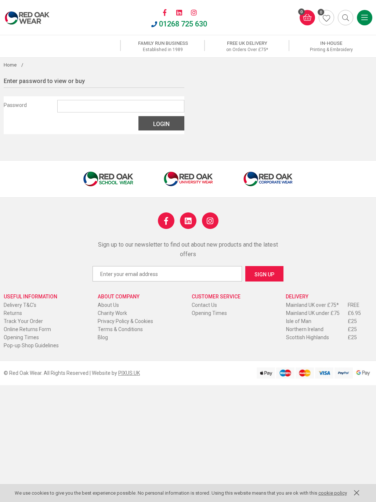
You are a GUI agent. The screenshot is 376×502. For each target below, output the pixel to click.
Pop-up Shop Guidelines (31, 345)
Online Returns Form (27, 329)
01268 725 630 (183, 23)
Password (15, 105)
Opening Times (21, 337)
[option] (163, 46)
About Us (108, 305)
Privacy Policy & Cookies (125, 321)
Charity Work (112, 313)
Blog (103, 337)
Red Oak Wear (35, 18)
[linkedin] (179, 12)
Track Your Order (23, 321)
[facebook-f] (164, 12)
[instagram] (194, 12)
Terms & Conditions (120, 329)
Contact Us (204, 305)
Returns (13, 313)
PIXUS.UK (129, 373)
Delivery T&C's (20, 305)
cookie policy (332, 493)
